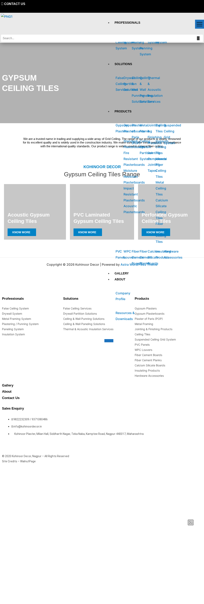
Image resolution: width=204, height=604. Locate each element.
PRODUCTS (123, 111)
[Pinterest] (202, 4)
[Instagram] (191, 589)
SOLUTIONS (123, 64)
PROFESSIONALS (127, 22)
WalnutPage (28, 461)
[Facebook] (175, 589)
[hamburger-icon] (199, 24)
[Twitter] (182, 589)
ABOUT (120, 279)
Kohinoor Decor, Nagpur (26, 456)
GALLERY (122, 273)
